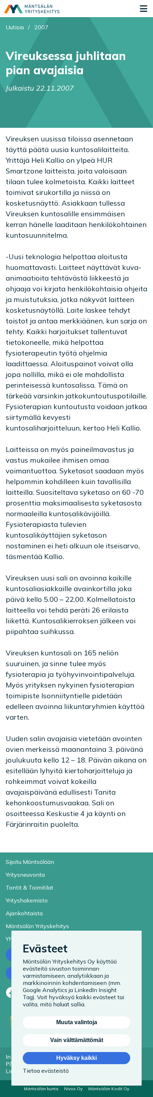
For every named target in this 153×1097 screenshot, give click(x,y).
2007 (41, 27)
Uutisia (15, 27)
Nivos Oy (73, 1088)
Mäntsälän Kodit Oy (108, 1088)
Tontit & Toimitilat (29, 887)
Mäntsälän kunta (41, 1088)
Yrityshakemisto (27, 900)
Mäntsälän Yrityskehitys (37, 926)
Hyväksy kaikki (76, 1058)
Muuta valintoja (76, 1022)
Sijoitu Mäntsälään (30, 861)
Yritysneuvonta (25, 874)
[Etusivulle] (31, 8)
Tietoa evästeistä (46, 1070)
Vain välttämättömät (76, 1040)
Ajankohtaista (24, 913)
